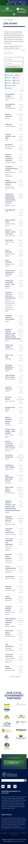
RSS (22, 90)
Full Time (16, 77)
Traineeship (9, 88)
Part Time (16, 80)
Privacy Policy (14, 833)
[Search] (25, 780)
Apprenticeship (9, 75)
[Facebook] (3, 786)
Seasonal (8, 82)
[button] (14, 14)
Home (4, 20)
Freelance (8, 77)
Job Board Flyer (8, 53)
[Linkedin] (14, 786)
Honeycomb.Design (19, 841)
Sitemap (15, 835)
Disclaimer (24, 833)
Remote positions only (14, 66)
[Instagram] (8, 786)
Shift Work (16, 82)
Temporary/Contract (11, 85)
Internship (8, 80)
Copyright (4, 833)
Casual (18, 75)
